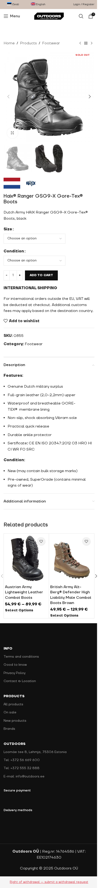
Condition (14, 246)
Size (8, 224)
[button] (8, 94)
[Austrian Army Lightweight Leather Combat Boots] (25, 560)
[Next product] (88, 43)
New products (15, 722)
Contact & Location (20, 682)
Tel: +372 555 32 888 (21, 769)
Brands (9, 730)
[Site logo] (47, 16)
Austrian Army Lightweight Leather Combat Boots (24, 593)
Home (9, 43)
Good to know (15, 666)
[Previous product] (76, 43)
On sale (10, 714)
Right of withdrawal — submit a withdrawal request (47, 883)
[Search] (77, 16)
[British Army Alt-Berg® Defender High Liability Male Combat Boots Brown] (69, 560)
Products (28, 43)
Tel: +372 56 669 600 (22, 761)
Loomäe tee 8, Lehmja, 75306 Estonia (35, 753)
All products (13, 706)
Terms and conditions (21, 658)
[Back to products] (82, 43)
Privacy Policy (14, 674)
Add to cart (41, 270)
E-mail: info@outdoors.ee (24, 778)
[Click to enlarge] (12, 129)
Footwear (51, 43)
